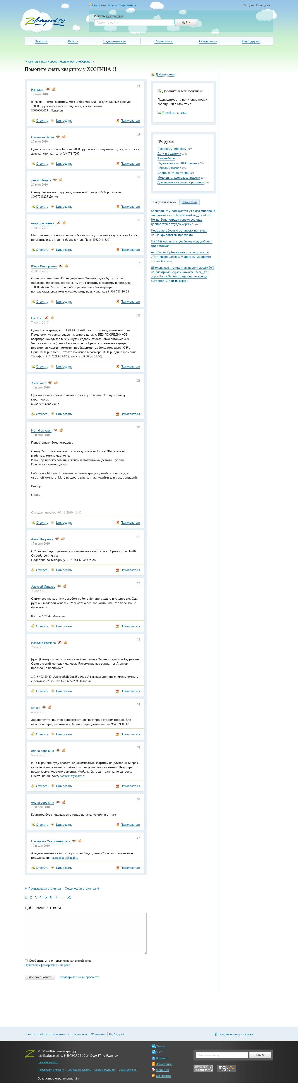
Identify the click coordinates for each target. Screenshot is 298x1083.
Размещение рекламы (79, 1069)
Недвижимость (114, 41)
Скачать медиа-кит (105, 1069)
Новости (41, 41)
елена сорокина (42, 751)
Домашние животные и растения (181, 182)
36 (138, 220)
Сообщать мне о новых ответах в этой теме (60, 960)
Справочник (163, 41)
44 (138, 704)
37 (138, 263)
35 (138, 177)
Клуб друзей (251, 41)
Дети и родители (169, 153)
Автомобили (166, 158)
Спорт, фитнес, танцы (173, 173)
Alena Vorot (38, 383)
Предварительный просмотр (78, 977)
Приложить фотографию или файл (47, 965)
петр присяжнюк (43, 223)
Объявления (208, 41)
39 (138, 379)
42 (138, 583)
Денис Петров (41, 180)
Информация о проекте (51, 1069)
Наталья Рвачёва (43, 643)
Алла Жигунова (42, 539)
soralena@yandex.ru (72, 776)
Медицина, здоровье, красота (179, 177)
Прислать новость (48, 1062)
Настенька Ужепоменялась (50, 841)
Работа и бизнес (169, 168)
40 (138, 427)
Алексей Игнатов (43, 586)
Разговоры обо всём (172, 148)
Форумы (52, 61)
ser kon (35, 707)
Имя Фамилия (41, 430)
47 (138, 838)
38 (138, 315)
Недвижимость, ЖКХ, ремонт (76, 61)
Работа (73, 41)
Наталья (37, 89)
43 (138, 639)
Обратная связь (128, 1069)
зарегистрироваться (121, 5)
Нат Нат (37, 318)
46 (138, 799)
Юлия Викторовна (44, 266)
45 (138, 747)
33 (138, 86)
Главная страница (35, 61)
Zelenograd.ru (45, 21)
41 (138, 536)
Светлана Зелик (42, 137)
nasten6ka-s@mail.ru (65, 857)
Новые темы (189, 202)
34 (138, 134)
